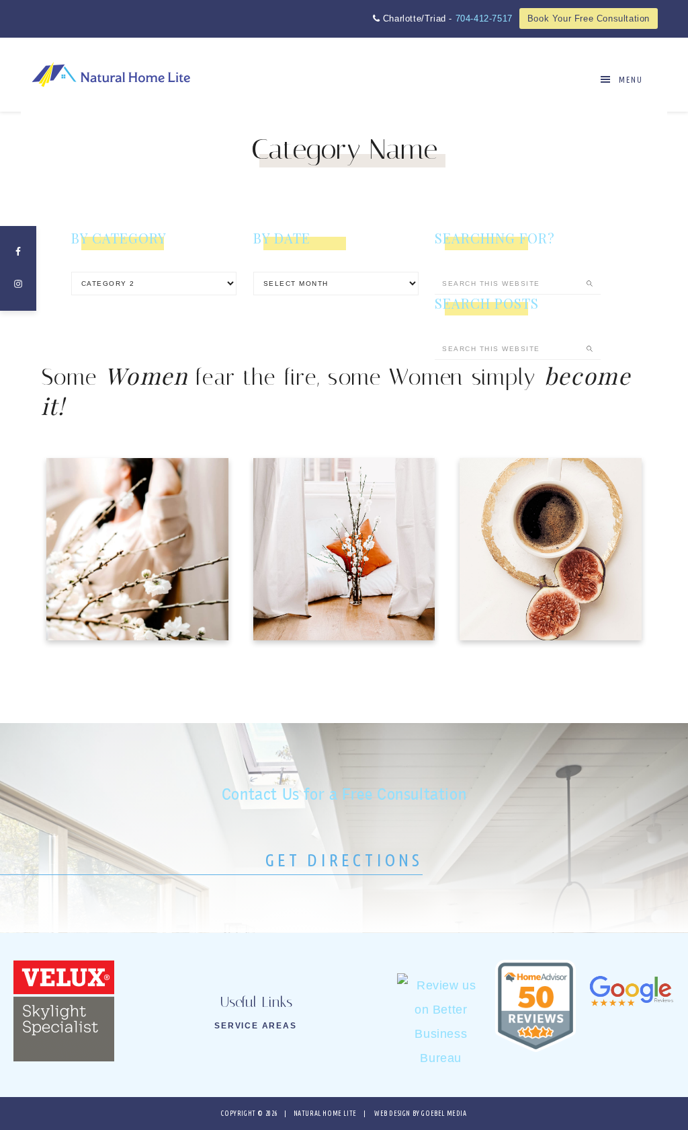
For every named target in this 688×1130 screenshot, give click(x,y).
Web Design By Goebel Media (420, 1113)
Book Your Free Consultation (588, 18)
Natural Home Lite (112, 74)
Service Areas (255, 1025)
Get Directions (344, 860)
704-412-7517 (484, 18)
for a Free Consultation (344, 794)
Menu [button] (631, 79)
